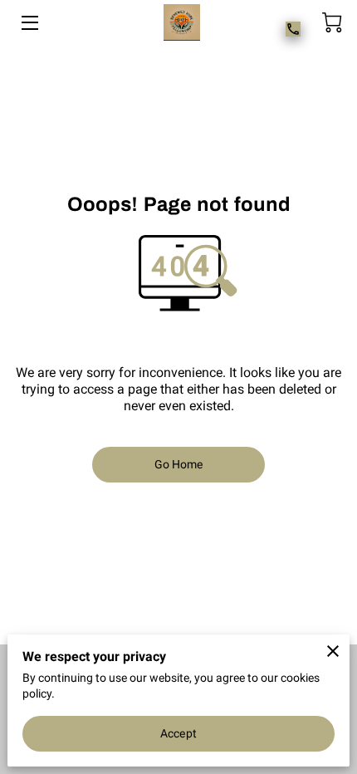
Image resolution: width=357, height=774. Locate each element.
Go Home (178, 464)
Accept (178, 733)
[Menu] (28, 23)
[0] (332, 22)
